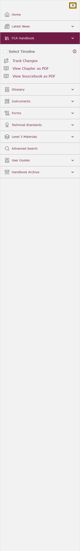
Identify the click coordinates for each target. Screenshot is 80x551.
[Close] (73, 5)
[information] (74, 51)
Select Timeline (22, 51)
